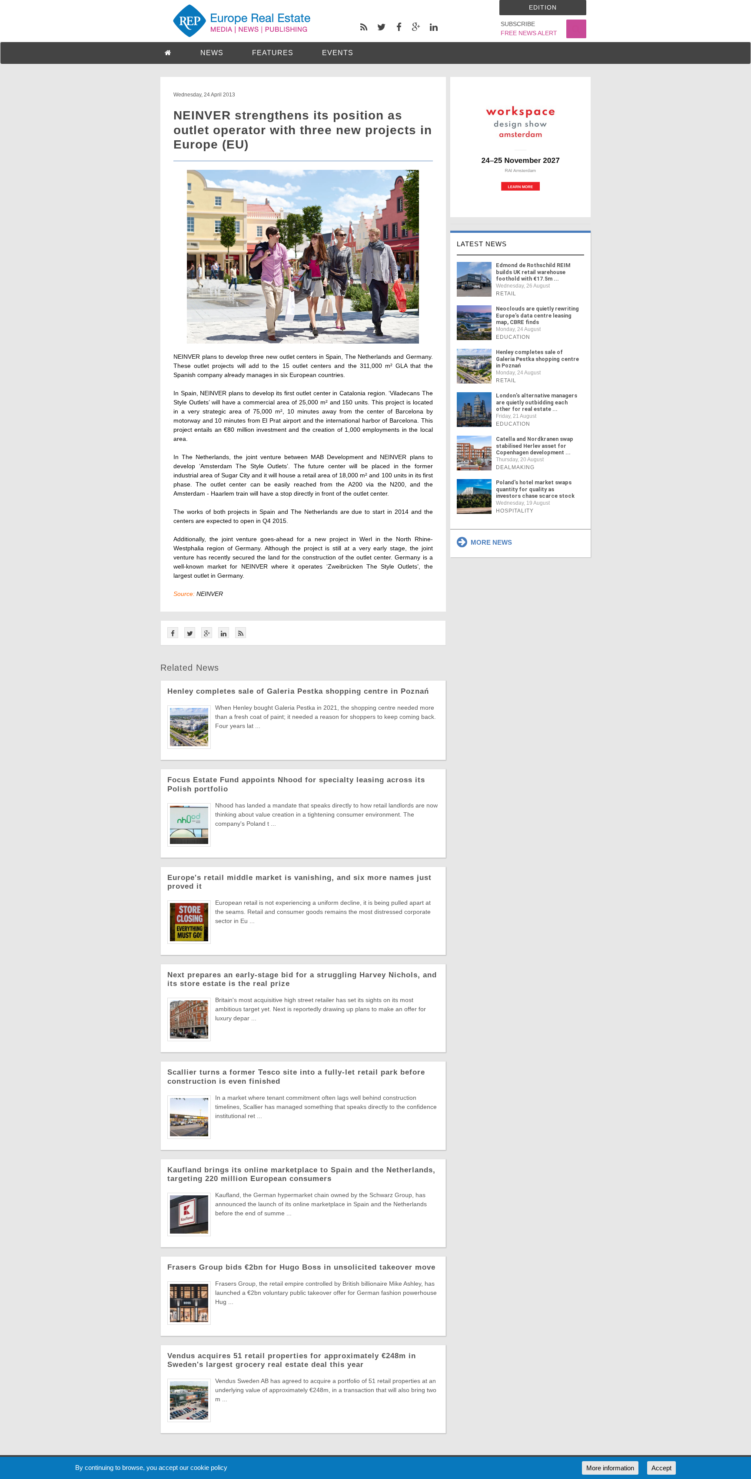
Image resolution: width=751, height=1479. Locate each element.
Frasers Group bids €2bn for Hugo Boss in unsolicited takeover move (301, 1267)
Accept (661, 1468)
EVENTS (337, 52)
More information (610, 1468)
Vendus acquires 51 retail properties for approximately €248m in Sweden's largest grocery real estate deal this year (291, 1360)
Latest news (482, 244)
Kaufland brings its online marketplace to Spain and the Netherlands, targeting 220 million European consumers (301, 1174)
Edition (543, 7)
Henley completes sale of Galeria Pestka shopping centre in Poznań (298, 691)
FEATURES (272, 52)
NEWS (211, 52)
